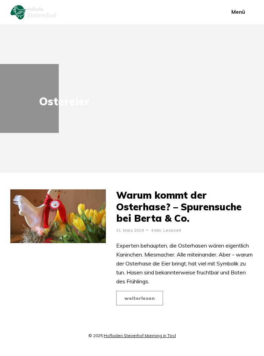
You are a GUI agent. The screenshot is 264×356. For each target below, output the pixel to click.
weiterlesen (139, 298)
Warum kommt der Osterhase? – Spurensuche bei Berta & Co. (179, 206)
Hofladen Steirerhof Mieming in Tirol (140, 335)
